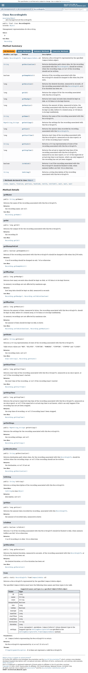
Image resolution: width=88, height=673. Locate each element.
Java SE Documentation (51, 659)
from (23, 58)
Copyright (6, 666)
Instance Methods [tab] (41, 51)
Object (12, 25)
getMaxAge (26, 99)
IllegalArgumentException (15, 650)
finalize (19, 184)
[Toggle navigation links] (3, 5)
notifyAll (53, 184)
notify (44, 184)
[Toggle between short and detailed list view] (4, 180)
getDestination (28, 64)
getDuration (26, 84)
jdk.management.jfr (8, 9)
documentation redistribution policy (53, 668)
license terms (66, 1)
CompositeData (31, 58)
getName (25, 116)
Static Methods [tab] (24, 51)
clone (6, 184)
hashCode (37, 184)
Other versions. (7, 663)
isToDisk (25, 163)
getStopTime (26, 150)
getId (24, 92)
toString (25, 172)
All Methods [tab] (9, 51)
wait (60, 184)
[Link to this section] (23, 46)
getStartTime (27, 135)
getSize (25, 129)
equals (12, 184)
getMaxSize (26, 105)
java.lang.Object (9, 18)
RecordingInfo (39, 9)
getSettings (26, 122)
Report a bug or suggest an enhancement (16, 657)
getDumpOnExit (27, 75)
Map (5, 122)
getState (25, 144)
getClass (28, 184)
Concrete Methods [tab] (60, 51)
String (6, 64)
